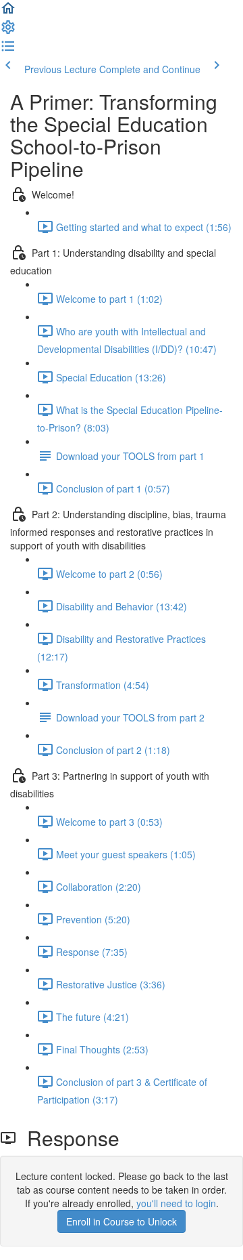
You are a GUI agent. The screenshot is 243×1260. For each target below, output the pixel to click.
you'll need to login (176, 1203)
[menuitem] (8, 31)
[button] (8, 12)
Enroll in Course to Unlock (121, 1221)
